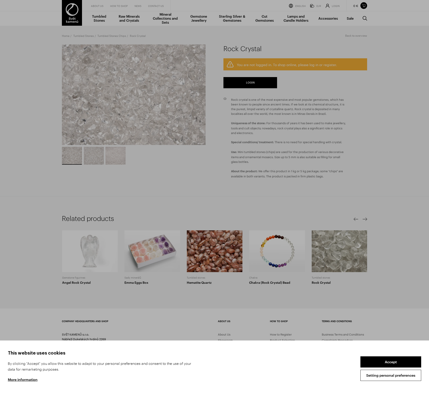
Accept (391, 362)
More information (23, 379)
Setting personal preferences (390, 375)
